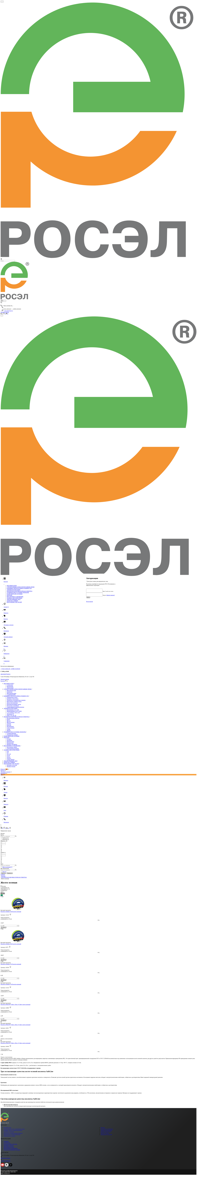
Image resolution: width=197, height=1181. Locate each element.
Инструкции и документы (10, 1148)
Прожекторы (10, 743)
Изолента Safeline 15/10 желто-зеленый (11, 964)
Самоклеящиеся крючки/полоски (15, 707)
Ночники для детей (12, 765)
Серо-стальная (10, 727)
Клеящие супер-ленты (12, 698)
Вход (2, 774)
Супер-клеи (10, 685)
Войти (88, 597)
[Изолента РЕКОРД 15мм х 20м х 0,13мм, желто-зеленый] (11, 1023)
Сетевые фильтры (11, 733)
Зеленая (9, 723)
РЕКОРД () (5, 839)
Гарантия (6, 1141)
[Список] (3, 893)
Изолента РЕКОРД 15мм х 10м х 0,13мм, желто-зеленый (15, 1004)
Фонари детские (11, 766)
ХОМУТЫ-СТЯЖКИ (12, 600)
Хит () (4, 871)
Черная (8, 730)
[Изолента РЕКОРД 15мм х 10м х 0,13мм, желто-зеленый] (11, 1003)
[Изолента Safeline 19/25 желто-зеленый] (18, 942)
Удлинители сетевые (12, 734)
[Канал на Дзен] (10, 1166)
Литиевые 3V (10, 714)
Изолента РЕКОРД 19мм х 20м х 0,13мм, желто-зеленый (15, 1043)
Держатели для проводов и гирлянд (16, 700)
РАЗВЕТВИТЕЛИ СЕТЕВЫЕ (14, 594)
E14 (8, 751)
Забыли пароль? (110, 595)
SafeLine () (5, 838)
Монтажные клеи (11, 690)
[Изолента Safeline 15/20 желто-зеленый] (11, 983)
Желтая (9, 721)
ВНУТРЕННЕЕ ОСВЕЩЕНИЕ (15, 596)
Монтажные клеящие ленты (14, 701)
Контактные (10, 686)
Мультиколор (10, 726)
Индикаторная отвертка (13, 718)
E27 (8, 752)
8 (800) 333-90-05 (16, 309)
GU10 (8, 755)
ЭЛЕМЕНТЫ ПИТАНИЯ (13, 589)
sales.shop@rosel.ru (8, 310)
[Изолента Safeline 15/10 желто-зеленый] (11, 962)
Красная (9, 725)
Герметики (9, 692)
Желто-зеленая (10, 722)
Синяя (8, 729)
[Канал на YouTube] (2, 1166)
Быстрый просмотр (6, 910)
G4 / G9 (9, 754)
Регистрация (89, 601)
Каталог (3, 681)
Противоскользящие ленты (14, 704)
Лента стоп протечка (12, 703)
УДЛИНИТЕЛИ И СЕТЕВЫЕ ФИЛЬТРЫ (18, 592)
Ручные (9, 738)
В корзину (3, 927)
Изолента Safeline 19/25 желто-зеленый (11, 944)
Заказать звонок (5, 312)
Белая (8, 719)
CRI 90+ (9, 758)
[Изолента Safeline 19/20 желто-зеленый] (18, 910)
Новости (3, 769)
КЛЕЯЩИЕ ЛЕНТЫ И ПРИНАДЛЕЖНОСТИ (19, 588)
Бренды (3, 770)
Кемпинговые (10, 741)
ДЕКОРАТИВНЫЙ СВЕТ (14, 599)
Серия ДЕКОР (10, 759)
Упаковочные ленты (12, 697)
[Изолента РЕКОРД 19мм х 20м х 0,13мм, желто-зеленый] (11, 1041)
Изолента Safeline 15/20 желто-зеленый (11, 984)
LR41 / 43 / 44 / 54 (11, 715)
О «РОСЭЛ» (7, 1142)
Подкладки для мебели (13, 705)
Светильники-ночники (13, 748)
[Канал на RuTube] (6, 1166)
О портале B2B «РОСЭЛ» (10, 1144)
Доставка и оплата (5, 772)
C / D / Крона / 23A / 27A (13, 712)
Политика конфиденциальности (9, 1170)
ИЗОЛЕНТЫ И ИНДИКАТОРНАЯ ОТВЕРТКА (19, 591)
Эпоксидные (10, 687)
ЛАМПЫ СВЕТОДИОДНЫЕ (14, 598)
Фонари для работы (12, 744)
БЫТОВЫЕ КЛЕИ (12, 585)
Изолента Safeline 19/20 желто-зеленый (11, 911)
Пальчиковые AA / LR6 (13, 709)
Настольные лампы (12, 747)
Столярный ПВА (11, 694)
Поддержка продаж (9, 1147)
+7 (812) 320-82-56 (7, 309)
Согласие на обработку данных (12, 1149)
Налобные (9, 740)
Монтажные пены (11, 693)
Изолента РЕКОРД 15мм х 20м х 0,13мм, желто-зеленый (15, 1024)
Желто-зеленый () (7, 867)
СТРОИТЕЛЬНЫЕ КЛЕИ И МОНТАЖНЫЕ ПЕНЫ (20, 587)
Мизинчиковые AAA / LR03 (14, 711)
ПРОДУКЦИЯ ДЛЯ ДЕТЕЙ (14, 602)
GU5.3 (8, 756)
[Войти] (10, 828)
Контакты (3, 773)
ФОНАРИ (9, 595)
